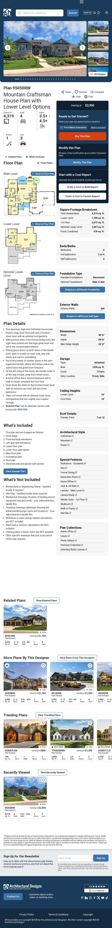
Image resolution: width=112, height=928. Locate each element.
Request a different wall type (82, 316)
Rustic (64, 445)
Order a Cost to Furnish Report (82, 196)
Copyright (88, 914)
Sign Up (101, 858)
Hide (78, 96)
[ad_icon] (7, 12)
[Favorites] (94, 12)
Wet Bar (65, 513)
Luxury (64, 536)
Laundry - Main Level (71, 490)
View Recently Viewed (53, 772)
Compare (99, 92)
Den (63, 468)
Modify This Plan (82, 162)
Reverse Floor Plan (44, 174)
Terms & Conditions (58, 914)
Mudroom (65, 504)
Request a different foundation (82, 289)
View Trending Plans (49, 715)
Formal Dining (68, 472)
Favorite (83, 92)
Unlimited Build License (73, 549)
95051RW (22, 409)
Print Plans (47, 163)
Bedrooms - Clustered (72, 463)
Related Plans (15, 157)
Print (90, 96)
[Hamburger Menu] (106, 12)
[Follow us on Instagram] (90, 898)
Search (73, 12)
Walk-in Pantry (68, 508)
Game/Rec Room (69, 477)
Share (68, 92)
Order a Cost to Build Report (82, 187)
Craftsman (66, 436)
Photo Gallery (67, 540)
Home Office (67, 481)
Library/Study (67, 495)
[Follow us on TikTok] (106, 898)
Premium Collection (70, 545)
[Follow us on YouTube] (102, 898)
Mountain (65, 440)
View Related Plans (46, 600)
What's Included (36, 157)
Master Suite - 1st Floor (73, 499)
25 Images (100, 74)
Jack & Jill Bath (68, 486)
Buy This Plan (82, 136)
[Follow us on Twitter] (98, 898)
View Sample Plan (15, 471)
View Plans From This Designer (77, 657)
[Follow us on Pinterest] (82, 898)
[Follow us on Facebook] (94, 898)
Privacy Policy (26, 914)
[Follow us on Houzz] (86, 898)
